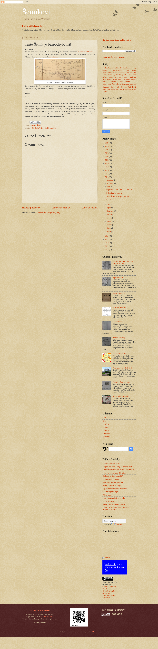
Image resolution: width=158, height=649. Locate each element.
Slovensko (133, 84)
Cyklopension (107, 418)
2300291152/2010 (46, 617)
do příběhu (53, 57)
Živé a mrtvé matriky (120, 354)
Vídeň (134, 89)
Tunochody (128, 89)
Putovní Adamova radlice (111, 464)
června (109, 215)
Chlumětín (121, 72)
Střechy (105, 427)
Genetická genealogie (110, 492)
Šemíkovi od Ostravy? (114, 200)
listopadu (110, 183)
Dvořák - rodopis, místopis (111, 486)
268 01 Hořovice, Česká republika (44, 128)
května (109, 218)
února (109, 228)
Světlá (123, 87)
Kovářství (105, 424)
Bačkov (105, 68)
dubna (109, 221)
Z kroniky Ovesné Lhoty (121, 382)
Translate (119, 524)
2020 (107, 163)
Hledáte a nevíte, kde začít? (112, 476)
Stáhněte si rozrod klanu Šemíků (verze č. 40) (118, 470)
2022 (107, 157)
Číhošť (118, 68)
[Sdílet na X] (35, 122)
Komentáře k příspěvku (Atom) (49, 213)
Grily (104, 421)
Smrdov (105, 87)
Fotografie (106, 434)
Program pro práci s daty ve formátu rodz (117, 467)
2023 (107, 153)
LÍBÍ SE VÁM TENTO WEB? (39, 611)
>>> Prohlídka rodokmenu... (114, 57)
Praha (127, 82)
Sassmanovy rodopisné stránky (113, 498)
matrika (33, 125)
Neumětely (126, 79)
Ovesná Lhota (116, 82)
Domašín (105, 70)
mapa (121, 77)
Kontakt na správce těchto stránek (117, 40)
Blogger (95, 632)
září (108, 204)
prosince (110, 180)
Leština (104, 77)
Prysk (134, 82)
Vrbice (104, 92)
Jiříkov (104, 75)
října (108, 187)
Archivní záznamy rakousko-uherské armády (123, 262)
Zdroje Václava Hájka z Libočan (113, 504)
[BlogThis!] (33, 122)
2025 (107, 146)
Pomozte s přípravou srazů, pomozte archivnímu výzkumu (115, 508)
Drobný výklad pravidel (32, 26)
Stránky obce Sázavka (110, 479)
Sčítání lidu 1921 (119, 322)
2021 (107, 160)
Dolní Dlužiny (132, 68)
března (109, 225)
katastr (109, 75)
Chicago (115, 72)
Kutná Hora (127, 75)
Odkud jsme (106, 495)
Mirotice (105, 79)
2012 (107, 246)
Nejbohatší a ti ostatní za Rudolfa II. (119, 190)
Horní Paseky (131, 70)
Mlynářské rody (118, 278)
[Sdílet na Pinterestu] (40, 122)
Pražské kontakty (119, 338)
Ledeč (134, 75)
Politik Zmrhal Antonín (114, 193)
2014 (107, 239)
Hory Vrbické (107, 73)
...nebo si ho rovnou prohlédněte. (114, 473)
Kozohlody (119, 75)
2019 (107, 167)
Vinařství (105, 430)
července (110, 211)
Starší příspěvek (89, 207)
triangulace (120, 89)
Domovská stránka (60, 207)
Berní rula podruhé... (120, 308)
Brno (110, 68)
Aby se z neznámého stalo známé (114, 489)
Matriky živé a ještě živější (122, 368)
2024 (107, 150)
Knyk (114, 75)
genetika (111, 70)
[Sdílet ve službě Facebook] (38, 122)
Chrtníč (127, 72)
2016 (107, 177)
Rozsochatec (116, 84)
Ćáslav (114, 68)
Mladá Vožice (112, 79)
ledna (109, 232)
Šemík (39, 125)
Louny (116, 77)
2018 (107, 170)
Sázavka (125, 84)
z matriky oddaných (85, 52)
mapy (126, 77)
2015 (107, 236)
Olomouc (133, 79)
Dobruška (124, 68)
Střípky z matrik (108, 501)
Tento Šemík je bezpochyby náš (117, 196)
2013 (107, 243)
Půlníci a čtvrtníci (119, 293)
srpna (109, 208)
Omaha (104, 82)
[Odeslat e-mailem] (31, 122)
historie (123, 70)
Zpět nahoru (106, 437)
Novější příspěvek (31, 207)
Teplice (113, 89)
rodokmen (106, 84)
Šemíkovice (106, 89)
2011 (107, 250)
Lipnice (111, 77)
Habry (118, 70)
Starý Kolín (115, 87)
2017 (107, 174)
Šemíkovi (36, 11)
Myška (120, 79)
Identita (133, 72)
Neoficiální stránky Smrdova (112, 482)
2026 (107, 143)
